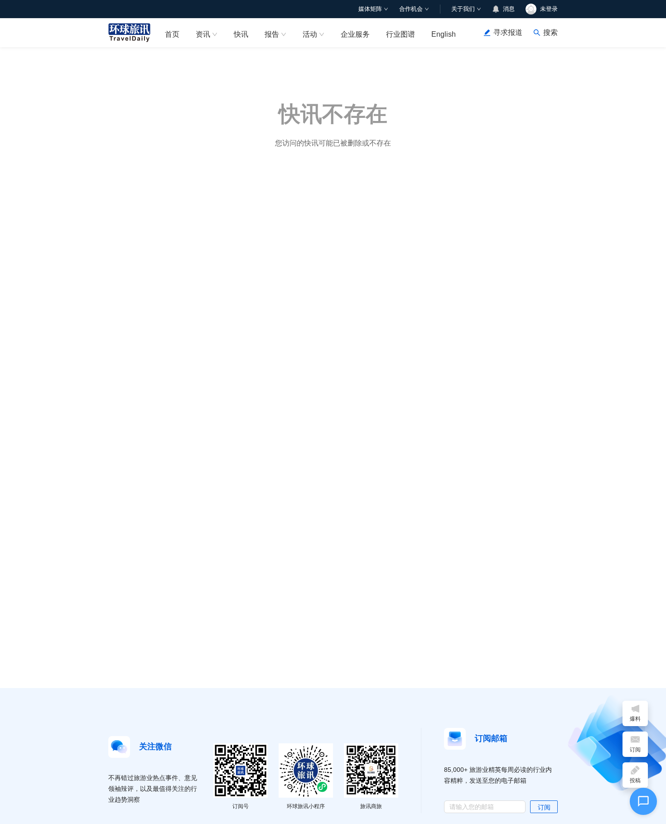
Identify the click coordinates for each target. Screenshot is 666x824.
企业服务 (355, 34)
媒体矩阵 (370, 8)
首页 (172, 34)
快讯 (241, 34)
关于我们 (463, 8)
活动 (310, 34)
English (443, 34)
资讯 (203, 34)
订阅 (544, 807)
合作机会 (411, 8)
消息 (509, 8)
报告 (272, 34)
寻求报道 (507, 32)
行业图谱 (400, 34)
